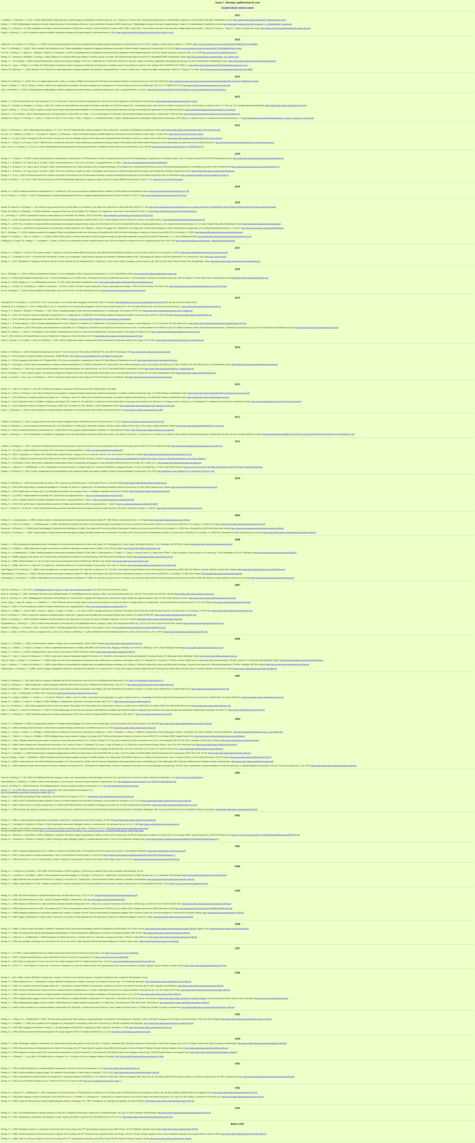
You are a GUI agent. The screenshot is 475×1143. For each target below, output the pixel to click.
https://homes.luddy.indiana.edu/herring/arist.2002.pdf (135, 820)
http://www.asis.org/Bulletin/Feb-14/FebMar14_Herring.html (99, 356)
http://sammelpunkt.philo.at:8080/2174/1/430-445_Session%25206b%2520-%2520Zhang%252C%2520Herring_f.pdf (308, 434)
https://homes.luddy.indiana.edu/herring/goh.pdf (232, 602)
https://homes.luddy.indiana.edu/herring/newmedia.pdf (252, 761)
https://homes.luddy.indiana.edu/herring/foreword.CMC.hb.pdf (151, 565)
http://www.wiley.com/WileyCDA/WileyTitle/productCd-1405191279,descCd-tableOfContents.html (223, 467)
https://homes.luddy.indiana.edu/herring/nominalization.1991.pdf (147, 1117)
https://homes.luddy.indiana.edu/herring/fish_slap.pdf (176, 101)
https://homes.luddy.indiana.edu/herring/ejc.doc (121, 1068)
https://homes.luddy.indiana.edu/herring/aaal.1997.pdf (205, 966)
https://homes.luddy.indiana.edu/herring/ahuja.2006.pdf (301, 660)
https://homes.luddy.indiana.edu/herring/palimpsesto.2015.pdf (118, 336)
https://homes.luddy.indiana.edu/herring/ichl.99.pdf (173, 917)
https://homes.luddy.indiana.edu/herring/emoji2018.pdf (262, 228)
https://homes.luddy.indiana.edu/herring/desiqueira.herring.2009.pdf (289, 532)
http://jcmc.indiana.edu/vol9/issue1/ (189, 777)
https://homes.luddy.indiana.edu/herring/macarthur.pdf (211, 544)
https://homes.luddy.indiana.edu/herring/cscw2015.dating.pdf (180, 340)
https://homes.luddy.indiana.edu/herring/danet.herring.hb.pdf (212, 598)
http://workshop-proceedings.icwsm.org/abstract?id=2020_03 (256, 167)
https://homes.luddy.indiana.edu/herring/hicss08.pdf (222, 574)
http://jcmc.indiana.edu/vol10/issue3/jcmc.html (154, 714)
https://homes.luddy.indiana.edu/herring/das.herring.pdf (155, 274)
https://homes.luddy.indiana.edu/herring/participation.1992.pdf (170, 1101)
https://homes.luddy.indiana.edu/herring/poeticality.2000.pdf (171, 879)
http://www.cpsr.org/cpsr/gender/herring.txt (271, 998)
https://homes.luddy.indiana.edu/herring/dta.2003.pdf (236, 809)
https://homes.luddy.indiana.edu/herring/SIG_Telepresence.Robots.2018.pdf (205, 241)
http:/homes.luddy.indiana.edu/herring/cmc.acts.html (77, 693)
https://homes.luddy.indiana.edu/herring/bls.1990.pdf (177, 1129)
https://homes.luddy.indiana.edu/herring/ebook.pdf (195, 373)
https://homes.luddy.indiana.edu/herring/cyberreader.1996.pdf (182, 998)
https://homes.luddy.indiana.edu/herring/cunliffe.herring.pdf (150, 685)
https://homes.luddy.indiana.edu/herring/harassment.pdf (115, 895)
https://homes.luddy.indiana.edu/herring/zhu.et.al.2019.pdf (164, 195)
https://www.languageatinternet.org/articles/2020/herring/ (145, 163)
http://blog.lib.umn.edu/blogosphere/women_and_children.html (258, 732)
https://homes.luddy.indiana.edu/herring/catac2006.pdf (256, 669)
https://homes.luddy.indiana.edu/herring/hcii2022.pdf (285, 105)
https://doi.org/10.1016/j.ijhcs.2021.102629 (186, 134)
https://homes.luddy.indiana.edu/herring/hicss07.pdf (232, 611)
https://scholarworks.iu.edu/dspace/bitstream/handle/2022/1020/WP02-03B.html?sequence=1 (182, 839)
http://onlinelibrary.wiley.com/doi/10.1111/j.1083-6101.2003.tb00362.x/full (147, 782)
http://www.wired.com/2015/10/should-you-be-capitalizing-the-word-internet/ (101, 319)
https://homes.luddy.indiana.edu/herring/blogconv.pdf (262, 697)
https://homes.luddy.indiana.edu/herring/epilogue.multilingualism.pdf (126, 282)
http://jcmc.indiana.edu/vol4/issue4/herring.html (106, 899)
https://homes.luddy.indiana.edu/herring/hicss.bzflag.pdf (243, 524)
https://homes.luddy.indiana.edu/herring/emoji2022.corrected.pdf (210, 110)
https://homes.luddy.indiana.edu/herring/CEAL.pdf (169, 191)
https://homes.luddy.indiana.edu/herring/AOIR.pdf (201, 306)
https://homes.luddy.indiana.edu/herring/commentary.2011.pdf (167, 454)
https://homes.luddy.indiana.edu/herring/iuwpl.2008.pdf (275, 553)
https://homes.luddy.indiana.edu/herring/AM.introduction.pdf (173, 211)
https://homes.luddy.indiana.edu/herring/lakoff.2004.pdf (201, 749)
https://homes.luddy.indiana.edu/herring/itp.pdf (132, 701)
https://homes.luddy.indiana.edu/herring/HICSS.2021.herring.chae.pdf (194, 138)
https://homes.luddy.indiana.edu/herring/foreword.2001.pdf (156, 859)
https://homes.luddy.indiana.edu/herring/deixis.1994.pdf (206, 1048)
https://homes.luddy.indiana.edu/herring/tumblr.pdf (150, 352)
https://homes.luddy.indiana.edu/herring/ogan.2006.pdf (287, 664)
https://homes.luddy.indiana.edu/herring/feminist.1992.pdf (234, 1092)
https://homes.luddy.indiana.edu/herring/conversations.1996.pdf (184, 1003)
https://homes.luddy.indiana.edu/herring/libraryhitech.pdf (123, 290)
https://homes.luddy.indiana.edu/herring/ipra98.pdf (159, 941)
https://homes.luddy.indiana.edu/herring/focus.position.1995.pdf (168, 1023)
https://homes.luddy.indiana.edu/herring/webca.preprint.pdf (194, 487)
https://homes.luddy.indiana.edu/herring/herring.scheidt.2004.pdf (220, 736)
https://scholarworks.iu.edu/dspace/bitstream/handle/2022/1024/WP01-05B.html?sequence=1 (139, 855)
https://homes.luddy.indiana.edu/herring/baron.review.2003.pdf (166, 801)
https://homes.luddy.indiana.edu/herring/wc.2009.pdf (169, 520)
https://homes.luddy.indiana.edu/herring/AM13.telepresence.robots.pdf (147, 406)
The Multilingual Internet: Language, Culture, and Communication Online (63, 590)
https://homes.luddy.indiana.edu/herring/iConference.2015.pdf (175, 332)
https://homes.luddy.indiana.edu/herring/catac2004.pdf (229, 753)
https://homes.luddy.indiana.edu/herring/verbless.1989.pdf (243, 1134)
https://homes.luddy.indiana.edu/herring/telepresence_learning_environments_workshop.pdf (278, 118)
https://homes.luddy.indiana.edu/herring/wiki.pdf (210, 689)
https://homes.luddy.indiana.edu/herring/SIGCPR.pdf (250, 757)
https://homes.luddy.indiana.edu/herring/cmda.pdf (239, 740)
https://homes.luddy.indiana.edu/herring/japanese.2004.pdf (333, 766)
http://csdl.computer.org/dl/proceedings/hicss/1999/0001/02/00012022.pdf (203, 908)
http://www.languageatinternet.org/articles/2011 (104, 450)
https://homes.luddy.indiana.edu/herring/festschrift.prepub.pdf (252, 61)
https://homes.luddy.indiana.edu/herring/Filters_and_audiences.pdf (213, 57)
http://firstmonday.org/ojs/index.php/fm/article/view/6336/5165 (140, 302)
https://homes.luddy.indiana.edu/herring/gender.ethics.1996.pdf (205, 990)
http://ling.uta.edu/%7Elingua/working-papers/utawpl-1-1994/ (140, 1056)
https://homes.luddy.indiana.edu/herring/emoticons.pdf (145, 483)
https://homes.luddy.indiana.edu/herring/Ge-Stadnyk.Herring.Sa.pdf (259, 20)
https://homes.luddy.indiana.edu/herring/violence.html (127, 828)
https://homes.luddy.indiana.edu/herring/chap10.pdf (203, 623)
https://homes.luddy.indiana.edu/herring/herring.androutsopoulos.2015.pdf (217, 323)
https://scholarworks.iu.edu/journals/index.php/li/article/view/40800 (226, 69)
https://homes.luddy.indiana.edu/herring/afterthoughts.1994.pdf (262, 1043)
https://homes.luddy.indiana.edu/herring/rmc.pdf (249, 278)
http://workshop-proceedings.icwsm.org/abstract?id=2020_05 (205, 175)
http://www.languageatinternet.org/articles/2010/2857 (137, 504)
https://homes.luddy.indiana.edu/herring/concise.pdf (157, 360)
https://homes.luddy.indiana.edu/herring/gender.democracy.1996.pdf (208, 1007)
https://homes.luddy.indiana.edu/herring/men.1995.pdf (151, 1027)
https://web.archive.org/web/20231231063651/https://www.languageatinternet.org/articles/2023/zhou (186, 90)
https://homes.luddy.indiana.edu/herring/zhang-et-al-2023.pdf (206, 85)
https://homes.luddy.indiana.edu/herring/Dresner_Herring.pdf (200, 426)
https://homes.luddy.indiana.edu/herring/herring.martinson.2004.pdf (185, 723)
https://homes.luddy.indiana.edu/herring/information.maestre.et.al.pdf (224, 236)
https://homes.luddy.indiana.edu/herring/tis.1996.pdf (160, 994)
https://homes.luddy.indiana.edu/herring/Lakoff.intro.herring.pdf (235, 261)
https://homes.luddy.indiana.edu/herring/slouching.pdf (134, 728)
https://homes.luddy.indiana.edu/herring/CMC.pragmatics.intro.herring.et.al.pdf (219, 393)
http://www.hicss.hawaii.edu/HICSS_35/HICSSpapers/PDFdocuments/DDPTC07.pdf (266, 835)
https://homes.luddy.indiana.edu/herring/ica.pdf (246, 710)
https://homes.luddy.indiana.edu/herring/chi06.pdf (115, 652)
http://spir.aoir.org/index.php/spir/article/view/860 (144, 410)
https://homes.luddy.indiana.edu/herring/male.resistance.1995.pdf (246, 1019)
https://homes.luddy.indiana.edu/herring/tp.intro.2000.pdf (204, 875)
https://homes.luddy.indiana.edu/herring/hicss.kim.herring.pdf (219, 232)
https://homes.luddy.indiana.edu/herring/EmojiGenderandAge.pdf (258, 158)
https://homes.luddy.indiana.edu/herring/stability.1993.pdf (136, 1072)
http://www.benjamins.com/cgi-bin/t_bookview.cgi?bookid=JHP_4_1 (28, 792)
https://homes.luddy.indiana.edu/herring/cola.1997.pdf (134, 961)
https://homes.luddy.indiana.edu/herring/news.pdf (211, 706)
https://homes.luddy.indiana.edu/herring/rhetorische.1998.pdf (166, 933)
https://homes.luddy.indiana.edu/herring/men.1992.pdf (243, 1097)
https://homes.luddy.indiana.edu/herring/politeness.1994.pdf (213, 1052)
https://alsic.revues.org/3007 (215, 257)
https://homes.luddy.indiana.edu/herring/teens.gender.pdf (316, 328)
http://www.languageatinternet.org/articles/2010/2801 (113, 500)
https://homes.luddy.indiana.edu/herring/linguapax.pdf (184, 220)
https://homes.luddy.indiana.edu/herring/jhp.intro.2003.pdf (110, 796)
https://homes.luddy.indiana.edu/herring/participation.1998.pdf (173, 937)
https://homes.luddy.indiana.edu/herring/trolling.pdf (159, 824)
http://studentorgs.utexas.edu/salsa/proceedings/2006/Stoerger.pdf (140, 627)
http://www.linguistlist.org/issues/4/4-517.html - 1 (102, 1081)
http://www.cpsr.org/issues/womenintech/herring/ (189, 884)
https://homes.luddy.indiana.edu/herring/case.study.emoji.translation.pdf (212, 114)
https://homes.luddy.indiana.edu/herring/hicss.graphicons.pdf (203, 252)
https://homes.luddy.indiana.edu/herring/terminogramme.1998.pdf (170, 929)
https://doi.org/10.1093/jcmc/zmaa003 (168, 179)
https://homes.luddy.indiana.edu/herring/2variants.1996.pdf (201, 986)
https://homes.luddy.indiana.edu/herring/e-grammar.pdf (152, 430)
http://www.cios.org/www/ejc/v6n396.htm (121, 953)
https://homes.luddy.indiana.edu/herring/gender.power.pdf (174, 805)
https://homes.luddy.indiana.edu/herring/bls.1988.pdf (170, 1139)
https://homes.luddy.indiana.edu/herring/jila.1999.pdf (223, 913)
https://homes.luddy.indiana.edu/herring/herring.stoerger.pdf (254, 364)
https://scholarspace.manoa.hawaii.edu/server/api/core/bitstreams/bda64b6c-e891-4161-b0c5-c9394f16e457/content (214, 81)
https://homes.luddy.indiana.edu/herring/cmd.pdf (167, 851)
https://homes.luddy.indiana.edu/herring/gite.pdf (218, 656)
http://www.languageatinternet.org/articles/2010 (104, 495)
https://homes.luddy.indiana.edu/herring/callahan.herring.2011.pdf (196, 446)
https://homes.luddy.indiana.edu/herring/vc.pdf (130, 561)
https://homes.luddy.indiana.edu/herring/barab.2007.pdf (185, 632)
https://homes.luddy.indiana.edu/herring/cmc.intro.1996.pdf (168, 981)
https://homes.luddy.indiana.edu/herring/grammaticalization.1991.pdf (184, 1113)
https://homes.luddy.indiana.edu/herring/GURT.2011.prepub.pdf (276, 401)
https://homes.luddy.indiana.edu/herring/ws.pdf (142, 548)
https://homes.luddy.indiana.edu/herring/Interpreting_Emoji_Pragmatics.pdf (191, 130)
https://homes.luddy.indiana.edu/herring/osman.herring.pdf (159, 619)
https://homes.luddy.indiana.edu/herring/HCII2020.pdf (213, 171)
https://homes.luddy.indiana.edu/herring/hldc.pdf (193, 315)
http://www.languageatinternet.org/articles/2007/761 (107, 606)
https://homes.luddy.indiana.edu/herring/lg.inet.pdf (153, 557)
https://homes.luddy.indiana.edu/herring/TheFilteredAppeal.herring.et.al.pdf (218, 65)
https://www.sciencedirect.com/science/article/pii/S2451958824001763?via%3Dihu (225, 44)
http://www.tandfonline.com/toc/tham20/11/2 (146, 680)
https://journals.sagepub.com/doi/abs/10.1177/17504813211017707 (178, 147)
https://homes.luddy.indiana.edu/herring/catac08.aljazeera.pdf (261, 569)
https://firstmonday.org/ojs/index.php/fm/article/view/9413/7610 (128, 215)
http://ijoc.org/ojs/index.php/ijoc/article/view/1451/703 (143, 422)
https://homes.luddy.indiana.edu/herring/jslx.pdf (123, 643)
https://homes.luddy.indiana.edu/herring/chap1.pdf (194, 594)
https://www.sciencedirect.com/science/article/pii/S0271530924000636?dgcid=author (208, 48)
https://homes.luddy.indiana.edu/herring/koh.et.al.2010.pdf (179, 508)
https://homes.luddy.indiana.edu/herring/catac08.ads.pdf (272, 578)
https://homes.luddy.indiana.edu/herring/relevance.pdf (208, 397)
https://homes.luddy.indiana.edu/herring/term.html (229, 929)
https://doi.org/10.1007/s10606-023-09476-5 (219, 53)
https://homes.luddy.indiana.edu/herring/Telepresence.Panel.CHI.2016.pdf (198, 286)
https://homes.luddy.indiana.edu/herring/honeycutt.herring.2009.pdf (257, 528)
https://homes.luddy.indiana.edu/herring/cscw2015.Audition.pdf (167, 311)
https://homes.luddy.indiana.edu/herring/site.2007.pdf (175, 615)
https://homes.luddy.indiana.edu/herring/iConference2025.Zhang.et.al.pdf (144, 32)
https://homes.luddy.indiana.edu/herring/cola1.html (130, 1032)
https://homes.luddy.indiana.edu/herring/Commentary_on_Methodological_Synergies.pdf (257, 24)
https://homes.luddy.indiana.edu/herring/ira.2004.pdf (216, 745)
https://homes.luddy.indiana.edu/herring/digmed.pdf (150, 491)
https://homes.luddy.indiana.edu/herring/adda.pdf (262, 224)
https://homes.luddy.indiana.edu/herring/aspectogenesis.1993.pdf (269, 1077)
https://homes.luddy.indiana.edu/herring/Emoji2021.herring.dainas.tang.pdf (245, 142)
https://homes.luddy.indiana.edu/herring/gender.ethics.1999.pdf (206, 904)
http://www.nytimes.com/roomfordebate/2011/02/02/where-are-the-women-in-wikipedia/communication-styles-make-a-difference (155, 459)
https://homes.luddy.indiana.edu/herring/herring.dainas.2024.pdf (285, 28)
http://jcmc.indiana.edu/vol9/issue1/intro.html (120, 786)
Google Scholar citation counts (237, 7)
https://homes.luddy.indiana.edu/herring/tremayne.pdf (202, 648)
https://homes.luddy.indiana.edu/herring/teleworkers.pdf (150, 377)
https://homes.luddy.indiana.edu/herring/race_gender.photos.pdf (169, 369)
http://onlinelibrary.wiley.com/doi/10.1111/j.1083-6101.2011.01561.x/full (186, 471)
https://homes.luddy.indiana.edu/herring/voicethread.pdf (179, 463)
